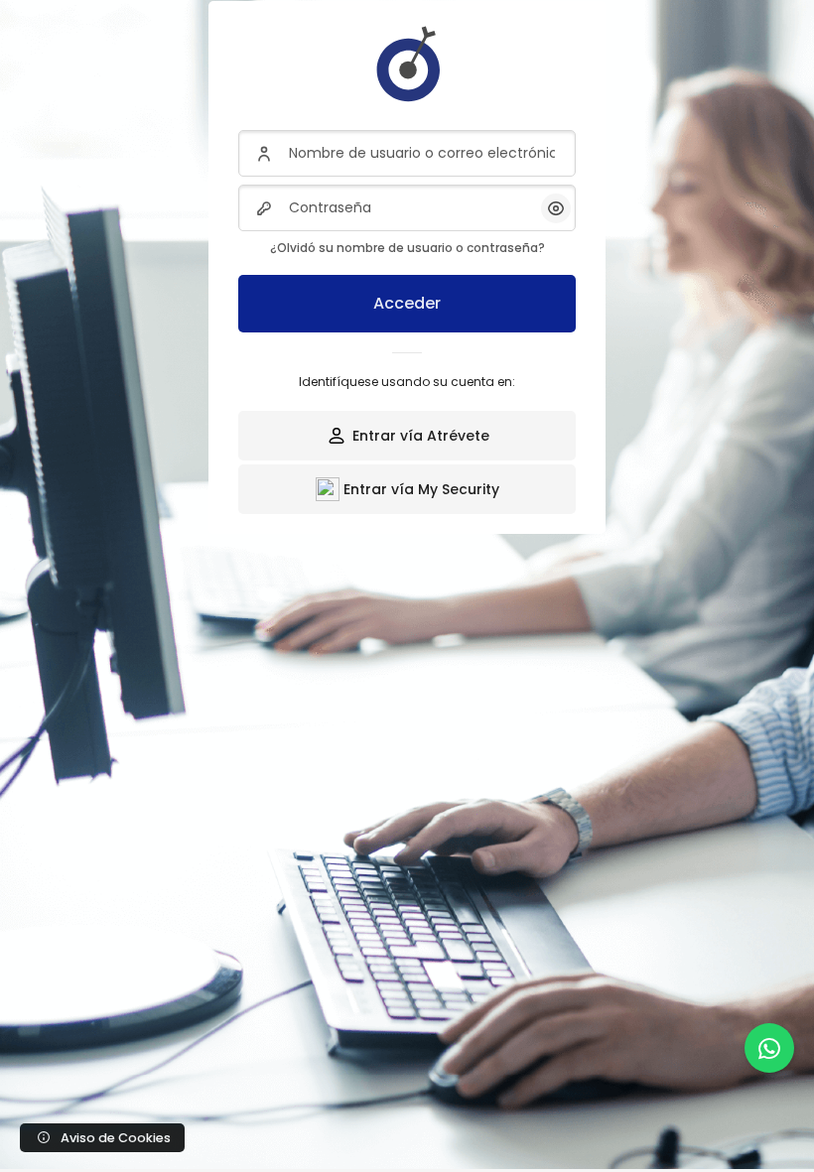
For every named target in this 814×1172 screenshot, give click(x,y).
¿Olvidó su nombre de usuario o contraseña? (407, 247)
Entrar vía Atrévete (420, 436)
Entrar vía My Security (421, 489)
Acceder (407, 303)
